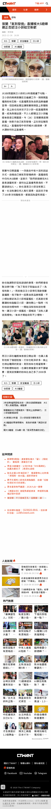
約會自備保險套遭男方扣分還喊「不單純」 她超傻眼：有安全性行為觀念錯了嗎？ (41, 716)
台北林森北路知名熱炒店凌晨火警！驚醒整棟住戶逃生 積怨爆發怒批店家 (25, 716)
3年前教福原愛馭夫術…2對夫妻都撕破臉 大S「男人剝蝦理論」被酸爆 (25, 404)
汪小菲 (36, 41)
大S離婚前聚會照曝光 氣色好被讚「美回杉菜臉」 (25, 424)
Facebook (12, 773)
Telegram (42, 773)
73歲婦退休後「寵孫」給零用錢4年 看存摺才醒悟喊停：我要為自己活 (25, 682)
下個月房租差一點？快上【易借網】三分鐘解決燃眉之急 (40, 615)
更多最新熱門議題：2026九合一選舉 (24, 486)
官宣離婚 (24, 41)
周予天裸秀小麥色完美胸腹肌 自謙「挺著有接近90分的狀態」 (27, 481)
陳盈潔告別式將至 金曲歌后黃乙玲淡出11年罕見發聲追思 (25, 699)
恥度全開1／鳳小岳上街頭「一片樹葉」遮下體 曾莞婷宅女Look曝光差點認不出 (25, 615)
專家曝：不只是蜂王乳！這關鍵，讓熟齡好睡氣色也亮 (25, 498)
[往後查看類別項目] (45, 9)
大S (5, 41)
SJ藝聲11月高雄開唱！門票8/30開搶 (40, 632)
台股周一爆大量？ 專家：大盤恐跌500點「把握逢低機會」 (9, 632)
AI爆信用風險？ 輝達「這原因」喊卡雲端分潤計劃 (40, 682)
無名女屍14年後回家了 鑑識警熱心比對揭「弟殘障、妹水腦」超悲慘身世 (28, 474)
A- (12, 86)
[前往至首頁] (9, 3)
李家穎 (10, 32)
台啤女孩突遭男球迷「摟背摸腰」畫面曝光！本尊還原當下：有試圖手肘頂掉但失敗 (9, 682)
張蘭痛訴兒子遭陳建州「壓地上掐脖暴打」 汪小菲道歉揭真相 (25, 411)
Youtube (27, 773)
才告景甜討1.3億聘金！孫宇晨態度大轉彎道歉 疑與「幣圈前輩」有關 (10, 732)
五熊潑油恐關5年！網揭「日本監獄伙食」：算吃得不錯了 (25, 666)
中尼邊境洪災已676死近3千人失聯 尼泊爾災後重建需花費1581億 (9, 716)
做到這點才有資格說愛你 (25, 632)
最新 (14, 9)
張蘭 (14, 41)
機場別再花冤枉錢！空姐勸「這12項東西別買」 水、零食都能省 (40, 732)
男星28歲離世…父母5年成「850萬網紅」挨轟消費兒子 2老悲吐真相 (27, 467)
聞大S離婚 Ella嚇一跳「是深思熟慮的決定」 (25, 429)
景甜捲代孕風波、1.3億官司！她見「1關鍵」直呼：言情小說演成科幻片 (41, 699)
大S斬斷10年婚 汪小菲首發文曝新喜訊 (23, 417)
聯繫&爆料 (25, 763)
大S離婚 (18, 46)
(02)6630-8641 (30, 509)
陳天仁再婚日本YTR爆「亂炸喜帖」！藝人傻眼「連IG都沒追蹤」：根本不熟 (25, 732)
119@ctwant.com (25, 512)
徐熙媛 (7, 46)
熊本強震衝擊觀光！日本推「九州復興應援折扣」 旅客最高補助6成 (40, 666)
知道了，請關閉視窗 (42, 795)
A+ (5, 86)
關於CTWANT (10, 763)
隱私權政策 (39, 763)
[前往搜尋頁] (47, 3)
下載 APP (39, 3)
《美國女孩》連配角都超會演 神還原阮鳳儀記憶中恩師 (27, 492)
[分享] (3, 787)
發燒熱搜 (10, 767)
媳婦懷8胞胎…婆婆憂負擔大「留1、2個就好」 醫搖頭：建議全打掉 (27, 460)
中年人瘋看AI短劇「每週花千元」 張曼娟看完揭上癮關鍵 (25, 649)
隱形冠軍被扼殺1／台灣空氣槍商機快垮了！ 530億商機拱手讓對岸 (10, 666)
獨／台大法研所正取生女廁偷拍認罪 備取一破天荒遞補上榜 (9, 699)
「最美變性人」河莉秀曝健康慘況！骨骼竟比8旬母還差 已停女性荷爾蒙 (9, 615)
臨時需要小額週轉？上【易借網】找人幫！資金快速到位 (40, 649)
